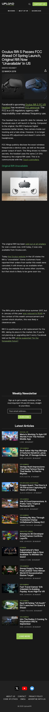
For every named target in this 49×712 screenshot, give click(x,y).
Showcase (36, 11)
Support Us (39, 4)
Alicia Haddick (26, 493)
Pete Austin (25, 477)
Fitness (23, 547)
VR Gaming (24, 448)
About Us (10, 696)
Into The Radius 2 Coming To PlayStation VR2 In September (33, 621)
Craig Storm (25, 560)
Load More (24, 636)
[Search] (29, 4)
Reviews (11, 11)
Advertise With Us (37, 699)
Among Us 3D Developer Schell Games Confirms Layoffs (32, 536)
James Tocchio (26, 525)
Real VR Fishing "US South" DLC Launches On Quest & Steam (33, 605)
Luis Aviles (24, 509)
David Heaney (9, 68)
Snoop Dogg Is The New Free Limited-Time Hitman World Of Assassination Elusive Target (32, 571)
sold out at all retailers (36, 244)
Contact (22, 696)
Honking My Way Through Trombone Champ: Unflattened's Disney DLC (32, 519)
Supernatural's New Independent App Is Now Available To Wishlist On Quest (32, 553)
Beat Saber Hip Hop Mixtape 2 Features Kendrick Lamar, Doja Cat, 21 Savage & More (33, 452)
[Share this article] (45, 70)
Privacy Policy (36, 696)
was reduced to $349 (32, 313)
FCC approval (32, 107)
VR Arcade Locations (29, 483)
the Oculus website (17, 256)
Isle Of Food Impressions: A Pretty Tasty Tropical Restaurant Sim (33, 503)
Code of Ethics (10, 699)
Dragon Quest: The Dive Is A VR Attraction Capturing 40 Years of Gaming (33, 487)
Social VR (24, 432)
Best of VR (23, 11)
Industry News (26, 531)
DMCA (23, 699)
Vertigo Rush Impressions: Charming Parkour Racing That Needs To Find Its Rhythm (32, 470)
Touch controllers (31, 159)
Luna (22, 442)
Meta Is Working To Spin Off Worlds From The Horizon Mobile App (33, 436)
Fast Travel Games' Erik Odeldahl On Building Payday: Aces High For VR (32, 589)
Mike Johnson (26, 458)
